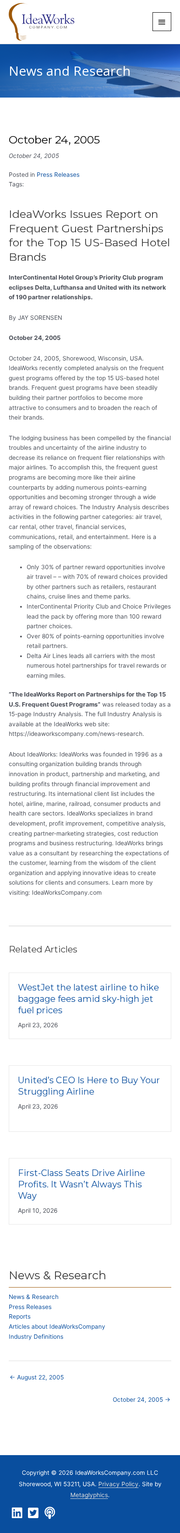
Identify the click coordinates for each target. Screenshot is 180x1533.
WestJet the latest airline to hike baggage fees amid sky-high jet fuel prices (88, 998)
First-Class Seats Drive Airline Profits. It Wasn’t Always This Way (81, 1184)
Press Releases (58, 174)
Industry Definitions (36, 1336)
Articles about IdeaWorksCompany (57, 1326)
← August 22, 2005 (37, 1377)
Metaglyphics (89, 1494)
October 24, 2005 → (141, 1399)
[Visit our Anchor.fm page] (50, 1513)
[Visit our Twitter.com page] (33, 1513)
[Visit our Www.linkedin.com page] (17, 1513)
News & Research (34, 1296)
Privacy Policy (118, 1484)
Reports (20, 1316)
